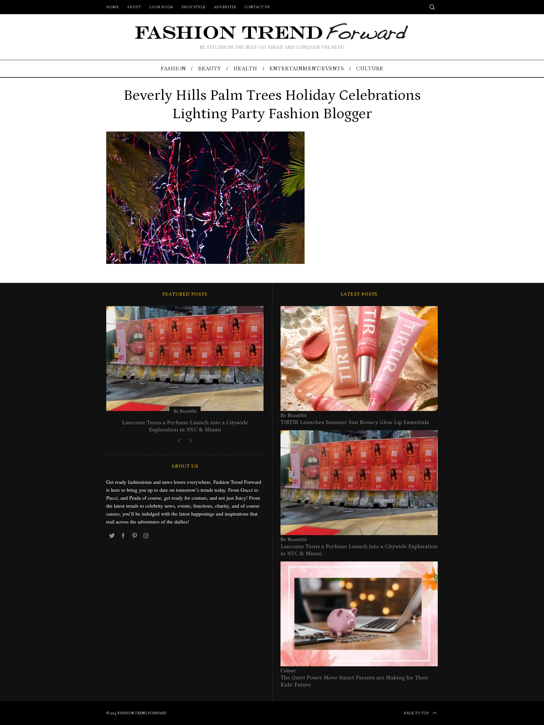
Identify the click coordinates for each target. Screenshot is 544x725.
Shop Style (193, 7)
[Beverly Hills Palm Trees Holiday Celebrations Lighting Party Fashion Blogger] (205, 261)
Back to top (416, 713)
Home (112, 7)
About (134, 7)
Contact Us (257, 7)
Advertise (225, 7)
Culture (288, 670)
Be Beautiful (185, 411)
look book (161, 7)
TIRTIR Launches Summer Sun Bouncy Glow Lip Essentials (354, 422)
